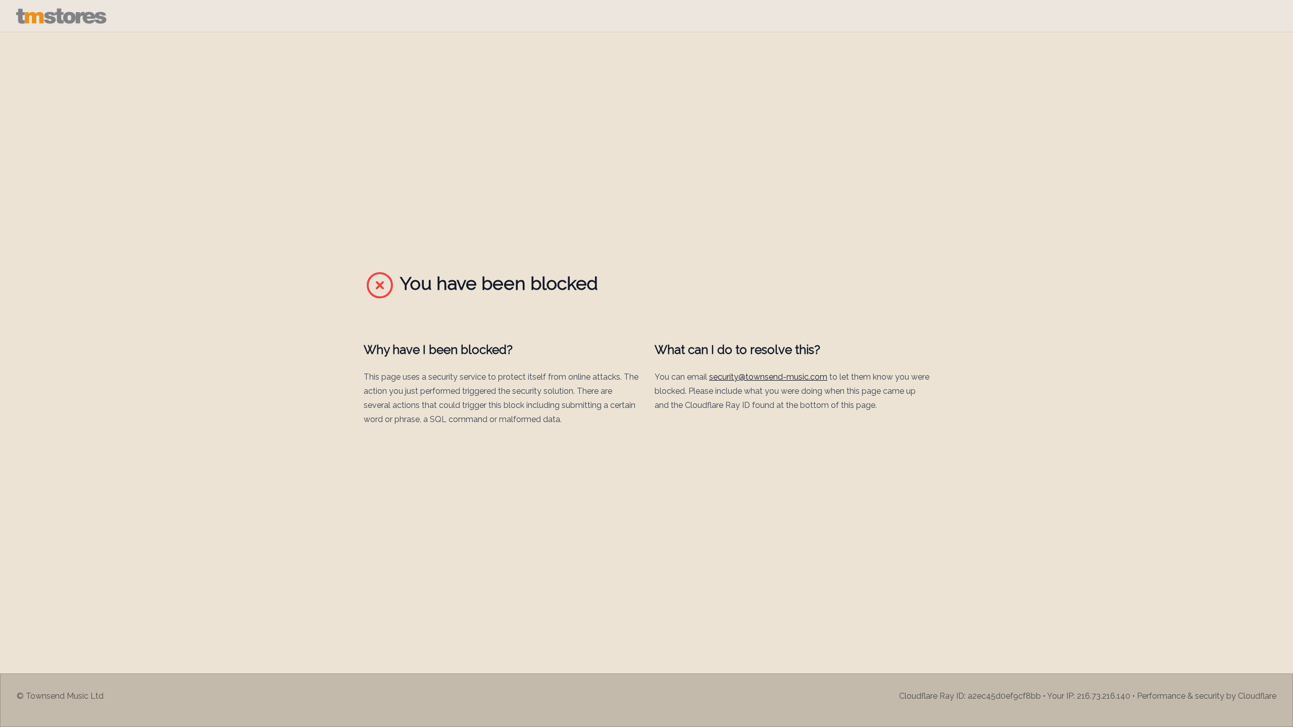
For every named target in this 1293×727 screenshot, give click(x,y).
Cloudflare (1257, 696)
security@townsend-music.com (768, 377)
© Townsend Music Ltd (60, 696)
